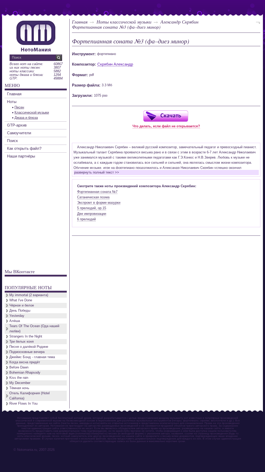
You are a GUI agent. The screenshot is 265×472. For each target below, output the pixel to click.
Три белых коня (21, 341)
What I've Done (20, 300)
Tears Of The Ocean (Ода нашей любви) (34, 328)
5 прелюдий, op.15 (91, 208)
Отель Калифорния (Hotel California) (29, 395)
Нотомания (35, 35)
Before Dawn (18, 367)
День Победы (19, 310)
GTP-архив (17, 125)
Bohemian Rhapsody (24, 372)
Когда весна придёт (24, 362)
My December (19, 383)
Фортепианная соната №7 (97, 192)
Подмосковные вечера (27, 352)
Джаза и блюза (26, 118)
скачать (165, 116)
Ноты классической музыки (124, 22)
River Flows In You (23, 403)
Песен (19, 107)
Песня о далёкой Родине (28, 347)
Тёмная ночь (19, 388)
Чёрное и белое (21, 305)
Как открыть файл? (24, 148)
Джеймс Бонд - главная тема (32, 357)
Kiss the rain (18, 378)
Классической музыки (31, 112)
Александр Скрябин (179, 22)
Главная (79, 22)
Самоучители (19, 133)
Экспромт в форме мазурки (98, 202)
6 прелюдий (86, 219)
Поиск (12, 140)
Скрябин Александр (115, 64)
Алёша (14, 321)
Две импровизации (91, 214)
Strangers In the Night (25, 336)
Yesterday (16, 316)
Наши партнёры (21, 156)
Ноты (12, 101)
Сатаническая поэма (93, 197)
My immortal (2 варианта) (28, 295)
